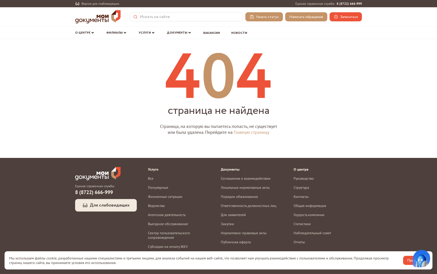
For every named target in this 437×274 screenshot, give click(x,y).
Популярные (158, 187)
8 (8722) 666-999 (349, 4)
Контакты (301, 196)
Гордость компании (309, 214)
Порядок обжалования (239, 196)
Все (150, 178)
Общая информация (310, 205)
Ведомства (156, 205)
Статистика (302, 224)
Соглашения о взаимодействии (245, 178)
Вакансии (211, 33)
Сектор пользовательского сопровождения (169, 235)
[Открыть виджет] (421, 258)
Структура (301, 187)
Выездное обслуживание (168, 224)
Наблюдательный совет (312, 233)
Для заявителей (233, 214)
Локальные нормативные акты (245, 187)
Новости (239, 33)
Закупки (227, 224)
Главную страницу (251, 132)
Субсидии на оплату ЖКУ (168, 246)
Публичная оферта (236, 242)
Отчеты (299, 242)
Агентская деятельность (166, 214)
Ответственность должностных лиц (248, 205)
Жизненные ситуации (165, 196)
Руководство (304, 178)
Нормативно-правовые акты (244, 233)
